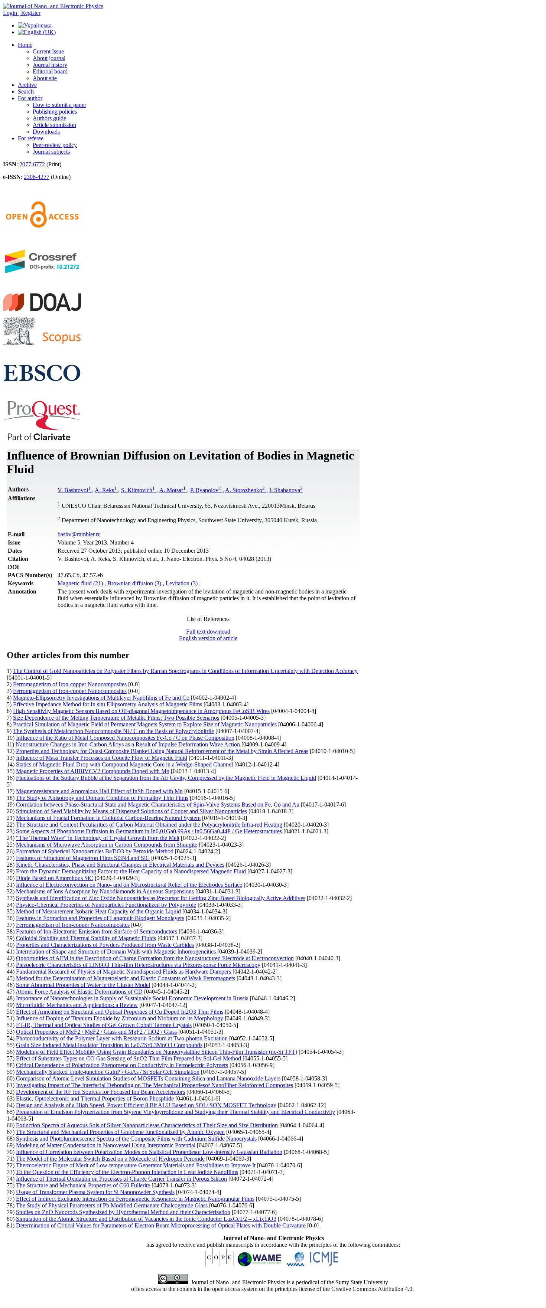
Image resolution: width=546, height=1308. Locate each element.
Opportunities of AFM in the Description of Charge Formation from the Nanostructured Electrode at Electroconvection (155, 958)
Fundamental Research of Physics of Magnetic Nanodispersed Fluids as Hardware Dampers (123, 971)
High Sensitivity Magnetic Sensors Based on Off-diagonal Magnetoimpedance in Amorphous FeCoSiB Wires (141, 711)
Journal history (50, 65)
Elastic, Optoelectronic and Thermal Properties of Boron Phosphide (95, 1098)
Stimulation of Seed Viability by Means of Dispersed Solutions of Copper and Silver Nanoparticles (131, 811)
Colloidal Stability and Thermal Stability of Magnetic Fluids (86, 938)
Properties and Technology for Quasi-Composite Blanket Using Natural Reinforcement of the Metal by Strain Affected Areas (162, 751)
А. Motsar (172, 490)
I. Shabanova (286, 490)
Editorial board (50, 71)
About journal (49, 58)
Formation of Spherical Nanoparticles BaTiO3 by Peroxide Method (94, 851)
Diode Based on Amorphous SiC (54, 878)
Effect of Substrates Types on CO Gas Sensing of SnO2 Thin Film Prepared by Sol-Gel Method (128, 1058)
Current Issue (48, 51)
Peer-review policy (55, 145)
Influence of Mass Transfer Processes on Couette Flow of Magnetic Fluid (101, 758)
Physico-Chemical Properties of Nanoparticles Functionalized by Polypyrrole (106, 905)
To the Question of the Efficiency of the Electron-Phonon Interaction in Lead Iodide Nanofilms (127, 1172)
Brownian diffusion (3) (135, 583)
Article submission (54, 125)
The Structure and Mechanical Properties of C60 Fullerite (83, 1185)
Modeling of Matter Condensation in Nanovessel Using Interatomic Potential (105, 1145)
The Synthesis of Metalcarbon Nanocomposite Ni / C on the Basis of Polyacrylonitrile (113, 731)
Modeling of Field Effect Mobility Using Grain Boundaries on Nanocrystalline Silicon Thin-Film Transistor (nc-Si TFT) (156, 1052)
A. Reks (106, 490)
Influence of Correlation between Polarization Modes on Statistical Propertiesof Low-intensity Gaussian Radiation (149, 1152)
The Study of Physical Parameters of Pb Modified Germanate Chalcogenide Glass (112, 1205)
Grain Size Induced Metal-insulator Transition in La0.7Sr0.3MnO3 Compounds (109, 1045)
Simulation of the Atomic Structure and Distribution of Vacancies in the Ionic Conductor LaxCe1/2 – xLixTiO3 (146, 1219)
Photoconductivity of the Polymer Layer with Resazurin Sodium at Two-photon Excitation (122, 1038)
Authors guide (49, 118)
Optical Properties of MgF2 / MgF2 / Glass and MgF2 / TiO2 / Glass (96, 1032)
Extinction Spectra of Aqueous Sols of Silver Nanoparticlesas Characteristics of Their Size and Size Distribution (147, 1125)
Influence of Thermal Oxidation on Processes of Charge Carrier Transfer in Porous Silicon (121, 1178)
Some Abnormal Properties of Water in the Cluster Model (83, 985)
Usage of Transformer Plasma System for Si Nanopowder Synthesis (95, 1192)
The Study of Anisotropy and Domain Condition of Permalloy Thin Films (102, 798)
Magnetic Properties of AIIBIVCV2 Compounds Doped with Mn (92, 771)
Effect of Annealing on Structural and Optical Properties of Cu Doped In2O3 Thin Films (119, 1011)
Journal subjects (51, 151)
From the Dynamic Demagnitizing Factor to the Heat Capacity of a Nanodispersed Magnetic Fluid (131, 871)
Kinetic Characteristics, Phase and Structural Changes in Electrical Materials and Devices (120, 864)
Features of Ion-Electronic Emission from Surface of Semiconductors (96, 931)
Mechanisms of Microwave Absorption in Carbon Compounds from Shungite (106, 844)
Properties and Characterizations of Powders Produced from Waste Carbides (105, 945)
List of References (208, 619)
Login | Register (21, 13)
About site (45, 78)
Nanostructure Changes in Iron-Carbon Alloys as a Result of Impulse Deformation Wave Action (128, 744)
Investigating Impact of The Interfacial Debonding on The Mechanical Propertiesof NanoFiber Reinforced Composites (154, 1085)
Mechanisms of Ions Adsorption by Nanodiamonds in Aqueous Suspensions (105, 891)
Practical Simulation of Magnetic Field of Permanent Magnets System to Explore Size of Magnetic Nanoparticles (145, 724)
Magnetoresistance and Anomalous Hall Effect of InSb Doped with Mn (99, 791)
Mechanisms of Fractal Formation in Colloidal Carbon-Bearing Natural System (108, 818)
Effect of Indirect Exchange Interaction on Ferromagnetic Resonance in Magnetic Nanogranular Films (135, 1199)
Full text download (208, 631)
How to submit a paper (59, 105)
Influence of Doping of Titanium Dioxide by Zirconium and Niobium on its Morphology (119, 1018)
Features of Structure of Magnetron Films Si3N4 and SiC (83, 858)
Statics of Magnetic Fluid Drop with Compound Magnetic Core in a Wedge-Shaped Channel (124, 764)
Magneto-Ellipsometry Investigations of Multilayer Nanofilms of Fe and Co (101, 697)
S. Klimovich (138, 490)
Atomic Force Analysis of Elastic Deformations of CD (79, 991)
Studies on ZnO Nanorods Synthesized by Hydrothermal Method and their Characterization (123, 1212)
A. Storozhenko (245, 490)
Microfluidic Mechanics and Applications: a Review (77, 1005)
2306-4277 (36, 177)
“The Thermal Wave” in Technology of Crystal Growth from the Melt (97, 838)
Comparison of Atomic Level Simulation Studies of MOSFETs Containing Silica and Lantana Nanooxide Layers (148, 1078)
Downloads (46, 131)
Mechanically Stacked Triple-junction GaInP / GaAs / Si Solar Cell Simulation (107, 1072)
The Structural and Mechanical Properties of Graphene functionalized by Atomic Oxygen (120, 1132)
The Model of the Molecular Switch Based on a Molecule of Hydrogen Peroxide (110, 1158)
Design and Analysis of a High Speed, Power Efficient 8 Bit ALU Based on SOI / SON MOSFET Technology (146, 1105)
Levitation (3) (182, 583)
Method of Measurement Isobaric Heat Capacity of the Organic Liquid (98, 911)
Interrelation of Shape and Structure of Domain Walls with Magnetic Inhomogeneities (116, 951)
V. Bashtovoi (74, 490)
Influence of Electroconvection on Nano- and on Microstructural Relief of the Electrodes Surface (129, 885)
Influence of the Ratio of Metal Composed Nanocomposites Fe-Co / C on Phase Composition (125, 738)
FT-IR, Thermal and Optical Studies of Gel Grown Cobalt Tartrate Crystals (104, 1025)
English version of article (208, 638)
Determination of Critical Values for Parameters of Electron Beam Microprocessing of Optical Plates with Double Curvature (161, 1225)
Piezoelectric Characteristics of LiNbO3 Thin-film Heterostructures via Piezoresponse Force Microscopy (138, 965)
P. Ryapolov (205, 490)
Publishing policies (55, 111)
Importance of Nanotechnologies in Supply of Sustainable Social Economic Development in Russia (132, 998)
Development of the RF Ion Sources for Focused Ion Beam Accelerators (100, 1092)
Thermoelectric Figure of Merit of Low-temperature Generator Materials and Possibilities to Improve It (136, 1165)
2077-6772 (32, 164)
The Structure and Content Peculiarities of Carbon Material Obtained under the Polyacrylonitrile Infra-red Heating (149, 824)
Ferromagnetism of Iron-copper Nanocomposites (70, 684)
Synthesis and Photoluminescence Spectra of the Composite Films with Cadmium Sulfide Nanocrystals (136, 1138)
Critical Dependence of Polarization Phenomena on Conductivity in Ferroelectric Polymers (122, 1065)
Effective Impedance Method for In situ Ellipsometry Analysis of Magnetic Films (107, 704)
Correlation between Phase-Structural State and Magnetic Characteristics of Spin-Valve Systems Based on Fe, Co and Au (157, 804)
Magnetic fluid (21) (81, 583)
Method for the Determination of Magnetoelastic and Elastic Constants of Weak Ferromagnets (125, 978)
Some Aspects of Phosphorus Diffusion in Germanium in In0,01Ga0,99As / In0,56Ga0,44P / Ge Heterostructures (149, 831)
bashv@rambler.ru (79, 534)
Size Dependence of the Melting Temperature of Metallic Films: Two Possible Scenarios (116, 718)
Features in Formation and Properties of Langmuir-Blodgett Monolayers (100, 918)
